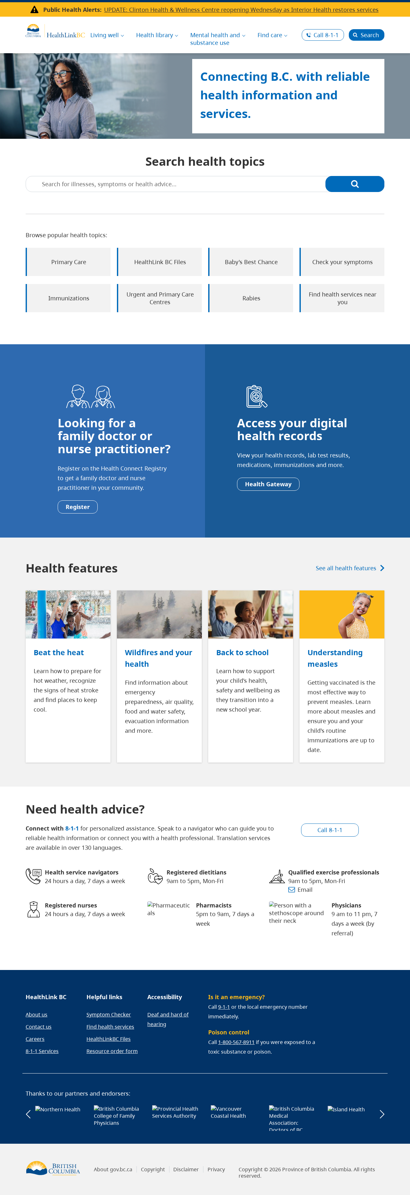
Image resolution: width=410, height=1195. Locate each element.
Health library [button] (154, 35)
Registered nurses (71, 905)
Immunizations (68, 298)
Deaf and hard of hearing (168, 1019)
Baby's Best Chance (251, 262)
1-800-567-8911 (236, 1042)
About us (36, 1014)
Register (78, 507)
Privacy (216, 1169)
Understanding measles (335, 658)
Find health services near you (342, 298)
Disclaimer (186, 1169)
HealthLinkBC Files (108, 1038)
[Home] (55, 30)
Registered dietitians (196, 872)
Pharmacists (214, 905)
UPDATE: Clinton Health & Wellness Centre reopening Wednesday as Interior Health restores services (241, 9)
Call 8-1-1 (329, 830)
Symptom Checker (108, 1014)
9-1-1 (224, 1006)
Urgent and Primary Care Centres (160, 298)
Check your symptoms (342, 262)
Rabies (251, 298)
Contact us (39, 1026)
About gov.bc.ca (113, 1169)
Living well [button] (104, 35)
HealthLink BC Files (160, 262)
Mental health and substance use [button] (215, 38)
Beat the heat (59, 652)
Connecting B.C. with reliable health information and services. (285, 94)
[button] (28, 1114)
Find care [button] (270, 35)
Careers (35, 1038)
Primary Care (68, 262)
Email (305, 889)
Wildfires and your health (158, 658)
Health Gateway (268, 484)
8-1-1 (326, 35)
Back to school (242, 652)
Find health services (110, 1026)
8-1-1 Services (42, 1051)
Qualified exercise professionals (333, 872)
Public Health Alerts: (72, 9)
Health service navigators (82, 872)
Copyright (153, 1169)
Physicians (346, 905)
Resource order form (112, 1051)
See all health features (346, 568)
